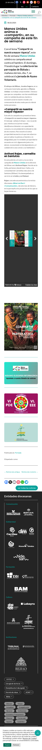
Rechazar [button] (16, 745)
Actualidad (9, 707)
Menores (9, 718)
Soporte (9, 722)
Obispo (20, 704)
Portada (18, 453)
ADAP (28, 692)
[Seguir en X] (20, 2)
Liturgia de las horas (12, 684)
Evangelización (24, 707)
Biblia (8, 697)
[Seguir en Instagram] (24, 2)
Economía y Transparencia (14, 714)
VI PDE (9, 679)
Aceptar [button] (7, 745)
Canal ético (20, 722)
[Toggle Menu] (33, 11)
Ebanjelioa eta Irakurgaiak (15, 688)
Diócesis (9, 704)
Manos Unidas (20, 162)
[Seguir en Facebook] (16, 2)
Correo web (22, 718)
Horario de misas (11, 692)
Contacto (35, 6)
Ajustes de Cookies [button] (30, 738)
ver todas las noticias (27, 488)
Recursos (9, 711)
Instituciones (22, 711)
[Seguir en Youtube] (27, 2)
